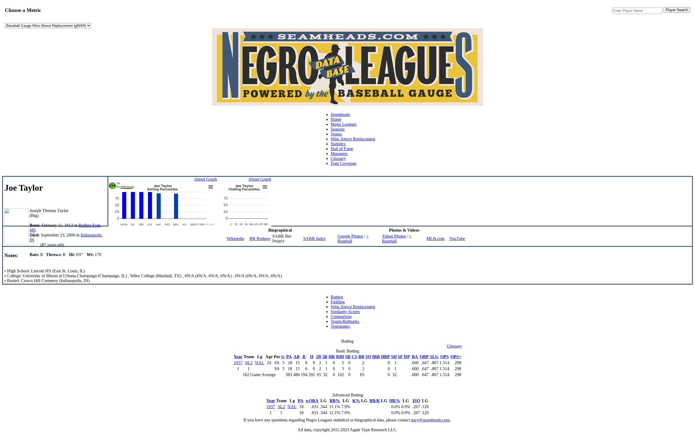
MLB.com (435, 238)
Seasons (338, 129)
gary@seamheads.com (430, 420)
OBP (424, 356)
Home (336, 119)
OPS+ (455, 356)
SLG (434, 356)
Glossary (338, 158)
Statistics (338, 143)
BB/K (374, 400)
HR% (394, 400)
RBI (340, 356)
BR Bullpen (259, 238)
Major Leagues (343, 124)
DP (407, 356)
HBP (385, 356)
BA (415, 356)
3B (324, 356)
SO (368, 356)
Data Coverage (343, 163)
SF (400, 356)
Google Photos (350, 236)
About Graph (205, 179)
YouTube (457, 238)
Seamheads (340, 114)
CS (354, 356)
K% (356, 400)
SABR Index (314, 238)
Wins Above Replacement (353, 139)
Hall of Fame (342, 148)
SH (394, 356)
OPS (444, 356)
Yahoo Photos (394, 236)
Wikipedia (235, 238)
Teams (336, 134)
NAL (259, 362)
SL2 (248, 362)
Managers (339, 153)
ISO (416, 400)
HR (331, 356)
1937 (238, 362)
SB (347, 356)
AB (296, 356)
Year (238, 356)
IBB (376, 356)
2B (318, 356)
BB (361, 356)
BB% (335, 400)
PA (289, 356)
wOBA (312, 400)
